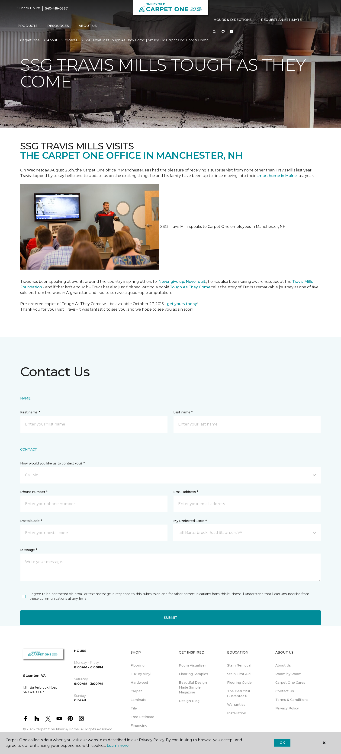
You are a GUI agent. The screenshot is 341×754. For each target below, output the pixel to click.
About (52, 40)
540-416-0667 (56, 8)
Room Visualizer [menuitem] (192, 665)
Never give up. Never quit (181, 281)
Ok (282, 743)
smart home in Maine (277, 176)
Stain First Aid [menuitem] (239, 674)
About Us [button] (88, 26)
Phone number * (33, 491)
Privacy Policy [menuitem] (287, 708)
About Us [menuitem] (283, 665)
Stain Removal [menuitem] (239, 665)
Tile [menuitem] (134, 708)
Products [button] (28, 26)
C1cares (71, 40)
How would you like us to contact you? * (52, 463)
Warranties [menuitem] (236, 704)
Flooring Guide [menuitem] (239, 682)
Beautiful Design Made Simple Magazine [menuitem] (193, 687)
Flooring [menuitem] (138, 665)
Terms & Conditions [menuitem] (292, 700)
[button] (214, 32)
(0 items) (231, 31)
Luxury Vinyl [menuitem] (141, 674)
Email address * (185, 491)
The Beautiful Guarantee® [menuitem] (238, 693)
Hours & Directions (233, 20)
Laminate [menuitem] (138, 700)
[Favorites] (223, 32)
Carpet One (30, 40)
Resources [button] (58, 26)
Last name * (183, 412)
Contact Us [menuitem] (284, 691)
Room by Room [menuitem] (288, 674)
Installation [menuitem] (236, 713)
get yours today (182, 304)
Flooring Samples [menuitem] (193, 674)
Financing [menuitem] (139, 725)
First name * (30, 412)
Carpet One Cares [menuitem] (290, 682)
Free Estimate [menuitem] (142, 717)
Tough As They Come (190, 287)
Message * (28, 549)
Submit (170, 617)
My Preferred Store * (189, 520)
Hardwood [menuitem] (139, 682)
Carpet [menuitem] (136, 691)
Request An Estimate (281, 20)
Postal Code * (31, 520)
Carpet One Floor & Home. (57, 729)
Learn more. (118, 745)
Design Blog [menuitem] (189, 701)
